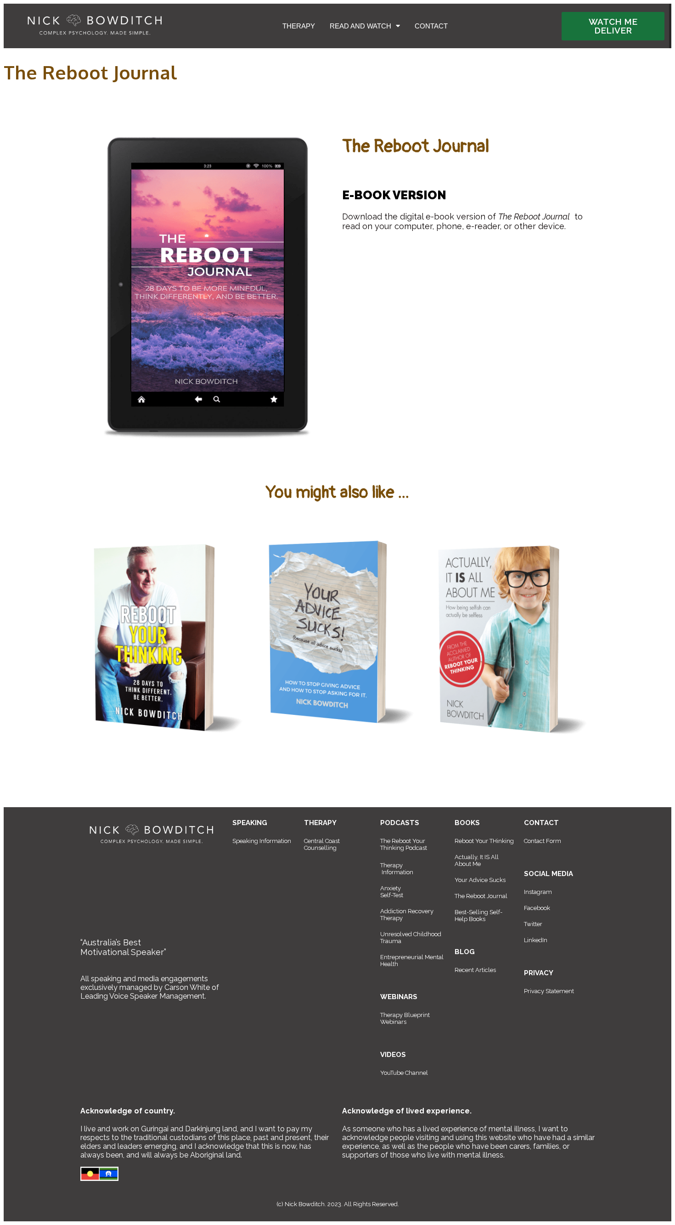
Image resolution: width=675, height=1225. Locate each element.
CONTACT (431, 26)
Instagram (538, 891)
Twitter (533, 924)
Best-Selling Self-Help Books (478, 915)
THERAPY (298, 26)
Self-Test (391, 895)
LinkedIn (535, 940)
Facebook (537, 908)
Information (397, 872)
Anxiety (390, 888)
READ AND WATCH (360, 26)
